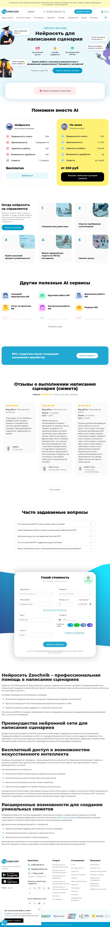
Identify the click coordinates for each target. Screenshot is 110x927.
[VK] (83, 625)
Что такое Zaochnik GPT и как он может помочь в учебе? (41, 524)
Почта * (23, 630)
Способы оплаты (23, 17)
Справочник (73, 17)
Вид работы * (25, 589)
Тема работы (25, 600)
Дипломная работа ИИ (95, 295)
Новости (74, 878)
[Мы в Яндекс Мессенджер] (30, 893)
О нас (73, 865)
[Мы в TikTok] (44, 903)
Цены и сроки (7, 17)
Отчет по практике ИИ (21, 307)
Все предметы (57, 899)
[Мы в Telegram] (30, 888)
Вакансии (74, 885)
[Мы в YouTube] (39, 903)
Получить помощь (13, 227)
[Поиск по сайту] (106, 17)
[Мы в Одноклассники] (34, 903)
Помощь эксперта (59, 893)
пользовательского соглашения (44, 651)
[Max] (90, 625)
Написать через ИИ (39, 70)
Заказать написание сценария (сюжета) (82, 177)
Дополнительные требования (55, 610)
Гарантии (51, 17)
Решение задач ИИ (21, 319)
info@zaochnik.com (39, 869)
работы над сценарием (66, 817)
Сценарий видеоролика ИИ (20, 295)
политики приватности (58, 651)
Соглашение (8, 916)
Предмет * (63, 589)
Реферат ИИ (91, 307)
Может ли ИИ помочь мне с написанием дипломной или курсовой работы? (49, 548)
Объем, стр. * (64, 600)
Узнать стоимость (87, 355)
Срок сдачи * (84, 600)
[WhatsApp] (77, 625)
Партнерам (75, 888)
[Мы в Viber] (39, 888)
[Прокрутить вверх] (105, 918)
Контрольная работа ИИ (59, 307)
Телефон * (63, 615)
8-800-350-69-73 (37, 865)
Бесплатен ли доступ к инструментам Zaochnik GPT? (39, 536)
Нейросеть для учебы (98, 889)
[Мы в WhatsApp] (44, 888)
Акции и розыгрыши (78, 881)
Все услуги (56, 896)
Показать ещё (55, 326)
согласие (75, 651)
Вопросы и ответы (97, 875)
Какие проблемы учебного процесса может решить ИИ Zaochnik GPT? (47, 530)
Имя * (22, 615)
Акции (83, 17)
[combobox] (35, 593)
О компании (39, 17)
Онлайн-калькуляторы (98, 871)
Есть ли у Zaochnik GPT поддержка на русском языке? (40, 542)
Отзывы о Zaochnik (78, 875)
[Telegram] (70, 625)
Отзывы (61, 17)
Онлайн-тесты (95, 868)
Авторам (31, 12)
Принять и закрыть (14, 920)
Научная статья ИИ (58, 319)
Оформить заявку (83, 12)
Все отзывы (55, 489)
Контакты (94, 17)
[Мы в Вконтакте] (34, 888)
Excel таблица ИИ (94, 319)
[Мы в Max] (49, 888)
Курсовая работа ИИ (59, 295)
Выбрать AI (27, 175)
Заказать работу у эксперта (67, 70)
